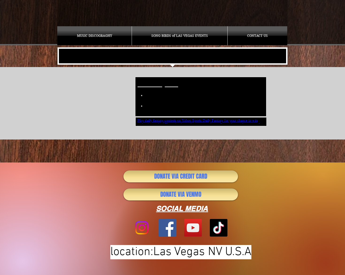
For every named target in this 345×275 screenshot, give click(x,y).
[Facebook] (167, 228)
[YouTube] (193, 228)
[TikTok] (218, 228)
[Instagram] (142, 228)
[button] (94, 35)
